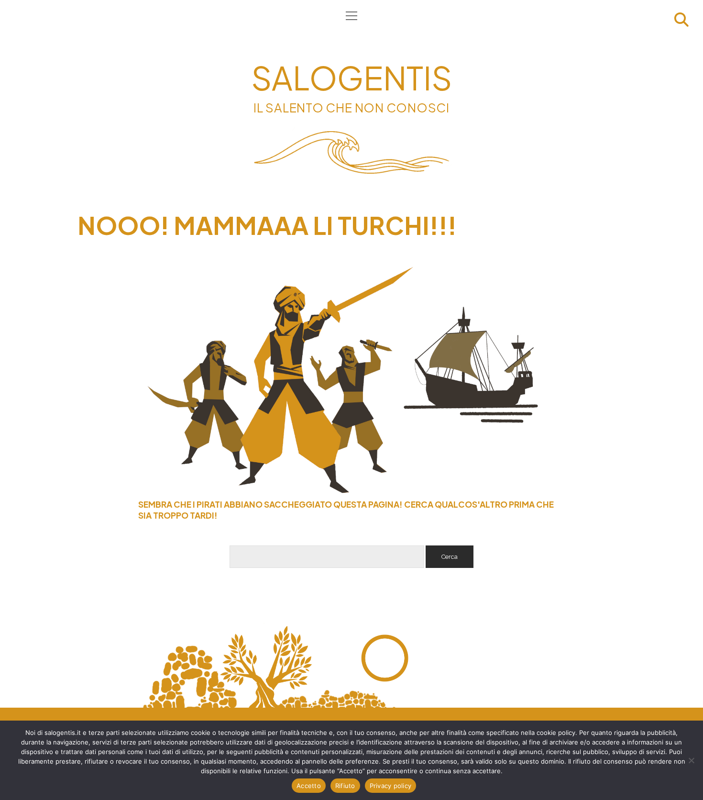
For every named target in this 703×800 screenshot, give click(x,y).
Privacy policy (391, 785)
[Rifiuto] (691, 760)
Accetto (309, 785)
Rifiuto (345, 785)
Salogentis (351, 77)
